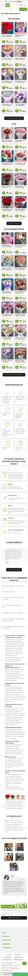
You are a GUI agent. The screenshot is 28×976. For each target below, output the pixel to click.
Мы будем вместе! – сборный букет (7, 338)
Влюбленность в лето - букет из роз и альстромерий (20, 82)
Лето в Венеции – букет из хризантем (7, 82)
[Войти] (25, 5)
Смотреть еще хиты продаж (14, 118)
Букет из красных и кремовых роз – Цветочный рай (20, 292)
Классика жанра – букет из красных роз (20, 210)
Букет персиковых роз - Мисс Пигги (20, 269)
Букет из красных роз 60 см (7, 187)
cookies (11, 962)
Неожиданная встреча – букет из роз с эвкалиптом (7, 164)
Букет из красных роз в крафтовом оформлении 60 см (7, 36)
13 (9, 167)
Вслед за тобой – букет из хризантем (7, 269)
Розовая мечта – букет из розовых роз (20, 187)
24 (23, 107)
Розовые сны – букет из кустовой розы (20, 164)
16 (22, 318)
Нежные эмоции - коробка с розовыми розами (20, 361)
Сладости (9, 954)
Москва (19, 1)
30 (10, 84)
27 (9, 61)
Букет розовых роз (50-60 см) (20, 141)
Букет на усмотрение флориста (20, 246)
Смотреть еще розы (14, 223)
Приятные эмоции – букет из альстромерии (20, 315)
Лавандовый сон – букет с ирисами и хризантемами (7, 292)
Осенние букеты (18, 957)
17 (22, 84)
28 (23, 249)
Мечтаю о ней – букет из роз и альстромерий (7, 59)
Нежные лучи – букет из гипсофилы (7, 105)
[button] (20, 974)
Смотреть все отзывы (14, 569)
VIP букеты (17, 954)
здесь (25, 910)
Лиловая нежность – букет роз (7, 361)
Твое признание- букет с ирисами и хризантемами (20, 105)
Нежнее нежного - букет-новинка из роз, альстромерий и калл (20, 59)
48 (10, 107)
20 (10, 249)
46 (23, 38)
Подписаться (15, 918)
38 (23, 295)
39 (23, 144)
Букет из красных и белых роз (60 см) (7, 141)
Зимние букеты (7, 957)
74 (9, 38)
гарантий (5, 448)
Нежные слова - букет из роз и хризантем (20, 338)
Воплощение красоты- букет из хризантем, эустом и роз (7, 315)
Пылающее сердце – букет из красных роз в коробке (7, 210)
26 (23, 61)
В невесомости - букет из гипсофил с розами (7, 246)
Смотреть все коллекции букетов (14, 374)
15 (22, 272)
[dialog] (17, 5)
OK (24, 963)
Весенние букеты (18, 959)
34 (10, 144)
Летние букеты (7, 959)
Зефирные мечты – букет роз (20, 36)
